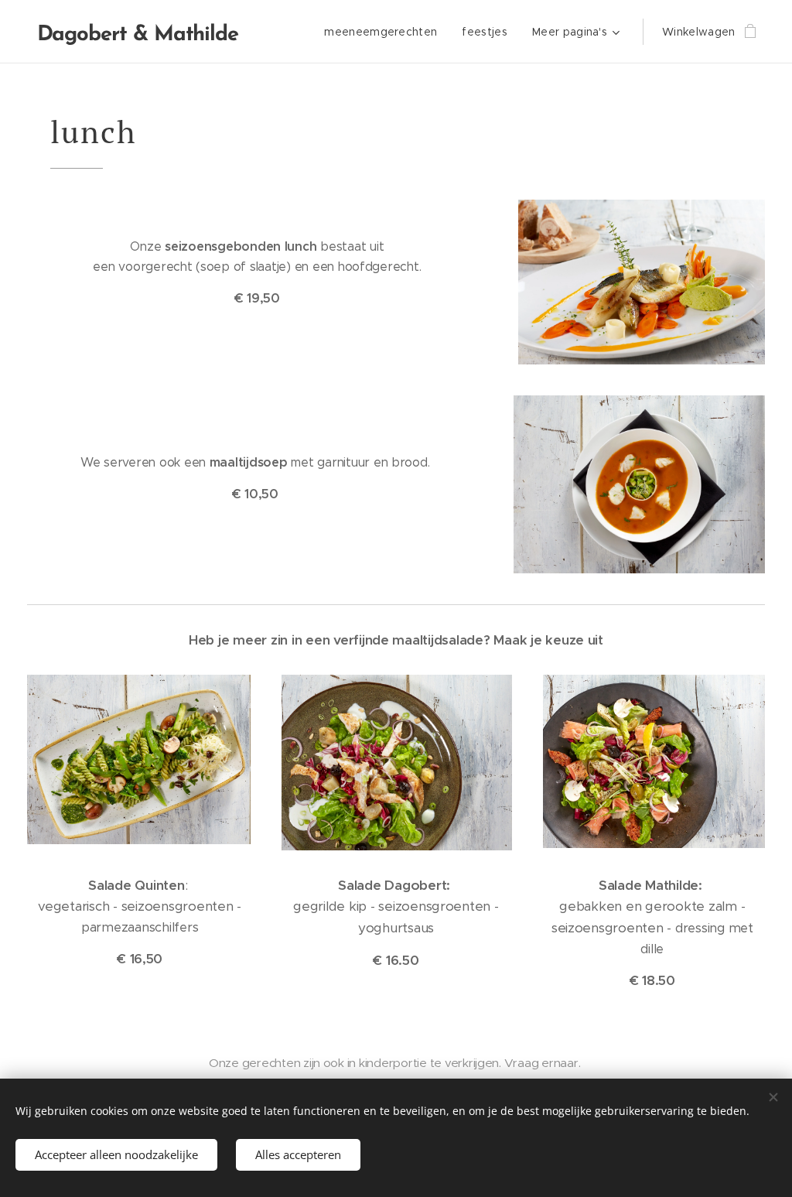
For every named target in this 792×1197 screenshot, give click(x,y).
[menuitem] (384, 31)
